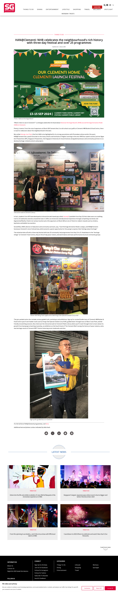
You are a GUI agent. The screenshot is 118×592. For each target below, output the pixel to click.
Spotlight (108, 9)
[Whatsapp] (59, 433)
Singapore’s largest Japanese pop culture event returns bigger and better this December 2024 (85, 496)
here (47, 424)
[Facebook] (107, 5)
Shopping (77, 9)
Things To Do (28, 9)
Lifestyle (66, 9)
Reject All (98, 588)
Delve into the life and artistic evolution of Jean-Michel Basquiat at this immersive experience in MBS (32, 496)
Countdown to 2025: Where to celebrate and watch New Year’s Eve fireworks (85, 535)
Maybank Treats (68, 14)
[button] (97, 7)
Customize (87, 588)
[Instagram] (110, 5)
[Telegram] (65, 433)
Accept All (110, 588)
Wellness (97, 9)
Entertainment (52, 9)
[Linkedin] (71, 433)
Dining (39, 9)
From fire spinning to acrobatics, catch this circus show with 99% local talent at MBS (32, 535)
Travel (87, 9)
